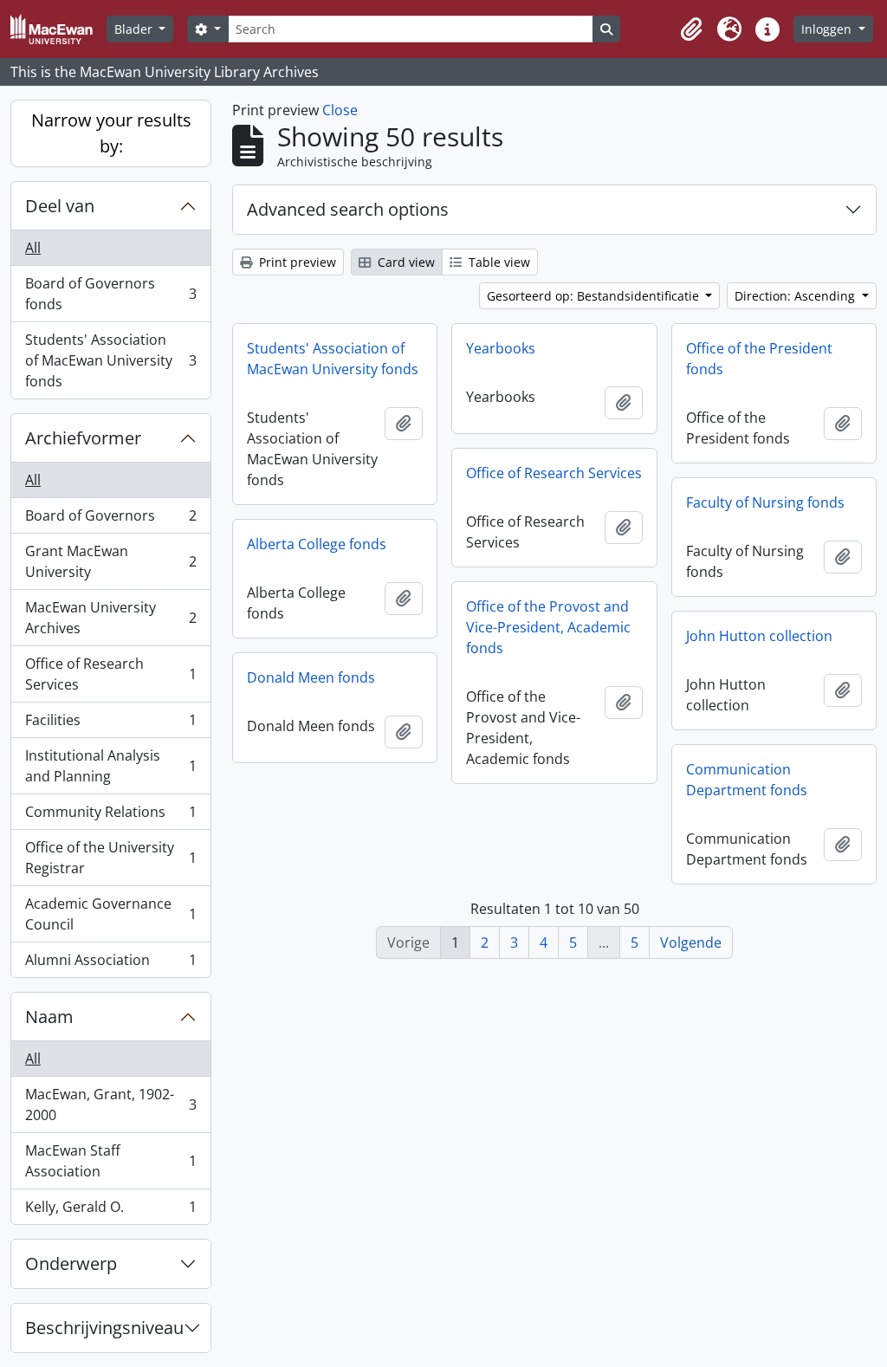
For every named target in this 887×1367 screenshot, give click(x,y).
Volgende (691, 942)
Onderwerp (71, 1263)
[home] (58, 29)
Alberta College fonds (316, 544)
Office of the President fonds (759, 359)
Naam (49, 1016)
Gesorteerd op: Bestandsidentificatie (594, 296)
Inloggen (828, 29)
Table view (497, 262)
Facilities (110, 724)
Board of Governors (110, 520)
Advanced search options (348, 209)
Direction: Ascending (796, 296)
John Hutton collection (759, 635)
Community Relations (110, 816)
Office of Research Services (110, 674)
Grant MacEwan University (110, 561)
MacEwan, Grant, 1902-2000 (110, 1104)
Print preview (296, 262)
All (33, 247)
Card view (404, 262)
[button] (691, 29)
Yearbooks (500, 348)
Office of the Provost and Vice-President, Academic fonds (548, 627)
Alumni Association (110, 963)
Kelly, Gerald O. (110, 1210)
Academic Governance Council (110, 914)
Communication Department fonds (746, 780)
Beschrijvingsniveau (104, 1327)
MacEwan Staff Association (110, 1161)
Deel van (59, 205)
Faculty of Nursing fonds (765, 502)
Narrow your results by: (111, 133)
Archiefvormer (83, 438)
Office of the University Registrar (110, 858)
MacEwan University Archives (110, 618)
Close (340, 110)
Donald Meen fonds (311, 677)
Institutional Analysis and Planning (110, 766)
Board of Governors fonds (110, 294)
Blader (135, 29)
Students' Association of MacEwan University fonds (110, 360)
